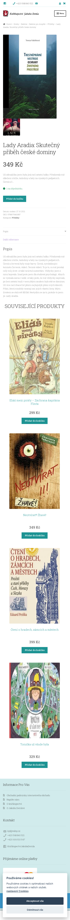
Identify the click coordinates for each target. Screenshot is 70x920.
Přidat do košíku (14, 198)
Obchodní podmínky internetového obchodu (28, 795)
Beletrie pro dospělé (37, 24)
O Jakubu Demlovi (16, 808)
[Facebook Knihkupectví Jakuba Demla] (5, 3)
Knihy (16, 24)
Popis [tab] (5, 231)
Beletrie (24, 24)
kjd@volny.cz (13, 831)
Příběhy (51, 24)
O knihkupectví (14, 803)
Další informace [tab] (11, 239)
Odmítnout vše (35, 909)
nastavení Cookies (17, 891)
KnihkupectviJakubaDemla (21, 846)
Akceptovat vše (35, 901)
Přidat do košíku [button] (35, 420)
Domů (9, 24)
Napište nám (13, 799)
